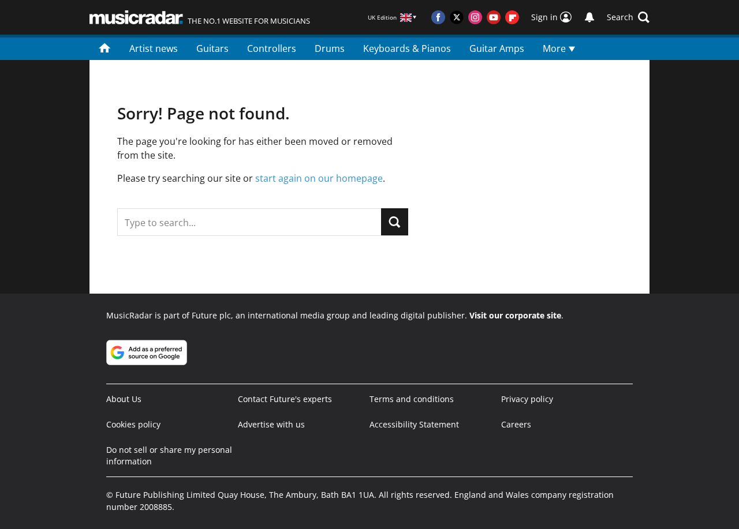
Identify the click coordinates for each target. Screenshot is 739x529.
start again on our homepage (319, 178)
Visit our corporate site (515, 315)
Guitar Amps (496, 48)
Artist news (153, 48)
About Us (123, 398)
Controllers (271, 48)
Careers (516, 424)
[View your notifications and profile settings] (589, 17)
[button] (628, 17)
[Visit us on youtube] (494, 17)
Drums (330, 48)
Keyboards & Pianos (407, 48)
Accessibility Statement (414, 424)
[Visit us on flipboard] (512, 17)
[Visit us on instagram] (475, 17)
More (555, 48)
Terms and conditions (412, 398)
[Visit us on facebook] (438, 17)
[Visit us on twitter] (457, 17)
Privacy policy (527, 398)
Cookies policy (133, 424)
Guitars (212, 48)
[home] (104, 47)
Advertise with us (271, 424)
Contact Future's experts (285, 398)
